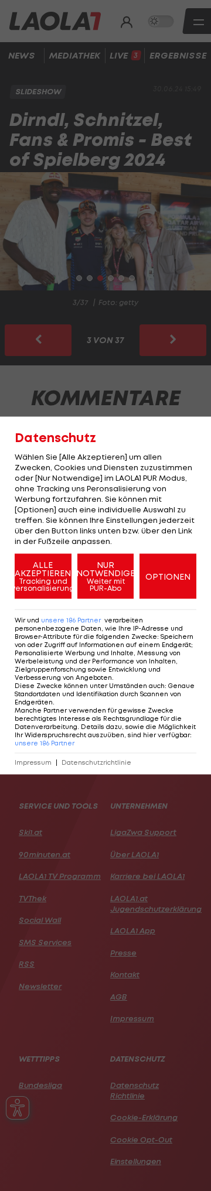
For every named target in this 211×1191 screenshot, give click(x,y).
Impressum (33, 762)
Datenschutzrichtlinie (96, 762)
